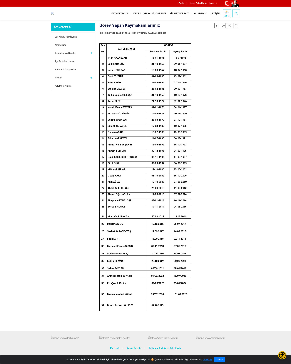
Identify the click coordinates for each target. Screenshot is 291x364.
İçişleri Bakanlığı (197, 3)
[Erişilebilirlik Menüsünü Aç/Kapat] (282, 355)
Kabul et (219, 359)
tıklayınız (207, 359)
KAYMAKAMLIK (62, 26)
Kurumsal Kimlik (62, 85)
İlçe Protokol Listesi (64, 61)
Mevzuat (114, 348)
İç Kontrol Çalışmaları (65, 69)
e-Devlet (180, 3)
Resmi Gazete (134, 348)
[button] (229, 25)
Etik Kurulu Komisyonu (66, 36)
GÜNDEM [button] (199, 13)
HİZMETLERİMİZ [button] (179, 13)
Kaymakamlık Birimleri (65, 53)
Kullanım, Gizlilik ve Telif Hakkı (165, 348)
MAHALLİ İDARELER (155, 13)
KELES (137, 13)
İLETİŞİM (215, 13)
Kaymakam (60, 45)
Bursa (211, 3)
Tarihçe (58, 77)
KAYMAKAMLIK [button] (119, 13)
